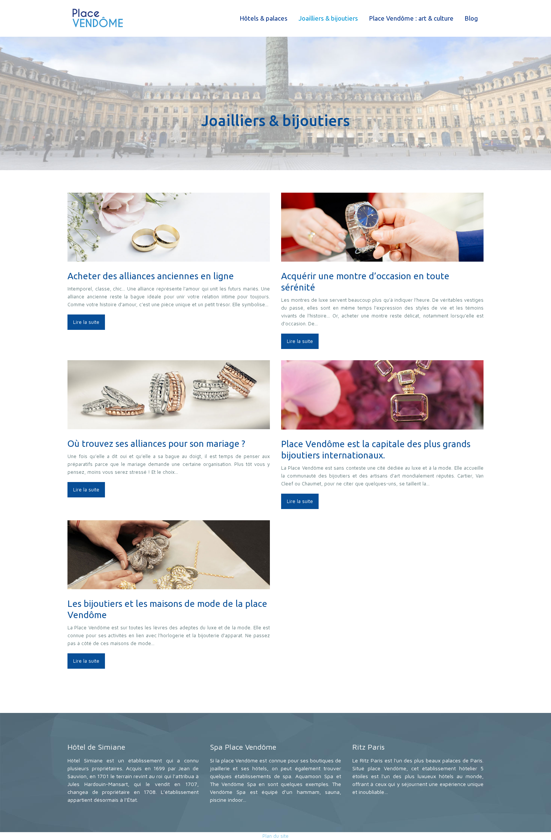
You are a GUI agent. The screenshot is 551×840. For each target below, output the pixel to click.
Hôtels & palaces (263, 18)
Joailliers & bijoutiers (328, 18)
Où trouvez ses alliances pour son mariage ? (156, 444)
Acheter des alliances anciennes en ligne (150, 276)
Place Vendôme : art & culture (411, 18)
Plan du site (275, 836)
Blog (471, 18)
